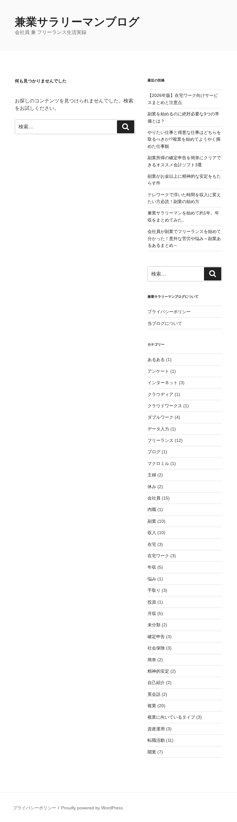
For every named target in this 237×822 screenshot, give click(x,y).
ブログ (154, 451)
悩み (152, 578)
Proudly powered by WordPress (92, 807)
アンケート (158, 371)
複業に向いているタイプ (171, 717)
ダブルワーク (160, 417)
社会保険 (156, 648)
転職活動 (156, 740)
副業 (152, 521)
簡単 (152, 659)
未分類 (154, 624)
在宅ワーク (158, 555)
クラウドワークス (165, 405)
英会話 (154, 694)
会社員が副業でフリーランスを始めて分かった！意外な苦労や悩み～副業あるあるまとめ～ (184, 238)
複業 (152, 705)
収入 (152, 532)
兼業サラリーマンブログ (77, 21)
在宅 (152, 544)
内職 (152, 509)
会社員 (154, 498)
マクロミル (158, 463)
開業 (152, 751)
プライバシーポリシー (169, 311)
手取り (154, 590)
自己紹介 (156, 682)
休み (152, 486)
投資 (152, 602)
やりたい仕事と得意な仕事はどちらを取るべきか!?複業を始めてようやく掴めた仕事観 (184, 139)
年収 (152, 567)
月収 (152, 613)
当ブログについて (165, 323)
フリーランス (160, 440)
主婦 (152, 474)
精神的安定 (158, 671)
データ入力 (158, 428)
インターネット (163, 382)
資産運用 (156, 728)
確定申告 (156, 636)
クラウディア (160, 394)
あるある (156, 359)
